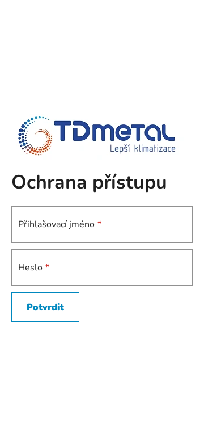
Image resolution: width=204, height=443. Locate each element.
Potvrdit (45, 307)
